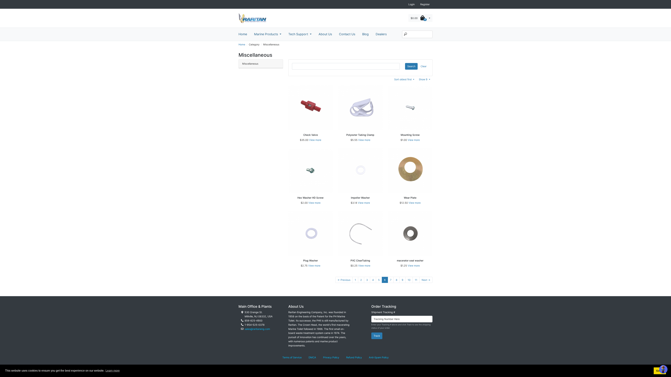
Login (411, 4)
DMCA (312, 357)
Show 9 (423, 79)
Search (411, 66)
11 (416, 279)
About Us (325, 34)
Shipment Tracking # (383, 312)
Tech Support (298, 34)
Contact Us (347, 34)
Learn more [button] (113, 370)
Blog (365, 34)
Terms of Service (292, 357)
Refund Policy (354, 357)
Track (377, 335)
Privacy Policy (331, 357)
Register (425, 4)
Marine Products (266, 34)
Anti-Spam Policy (379, 357)
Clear (424, 66)
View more (315, 139)
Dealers (381, 34)
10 (409, 279)
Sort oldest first (403, 79)
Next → (426, 279)
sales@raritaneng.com (257, 328)
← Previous (344, 279)
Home (243, 34)
